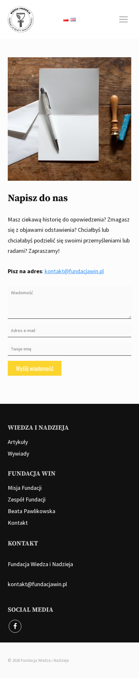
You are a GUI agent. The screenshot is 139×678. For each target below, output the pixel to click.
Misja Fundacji (25, 487)
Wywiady (18, 453)
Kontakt (18, 522)
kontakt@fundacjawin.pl (74, 271)
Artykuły (18, 442)
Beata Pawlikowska (31, 511)
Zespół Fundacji (27, 499)
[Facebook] (15, 626)
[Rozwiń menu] (123, 19)
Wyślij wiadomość (34, 368)
